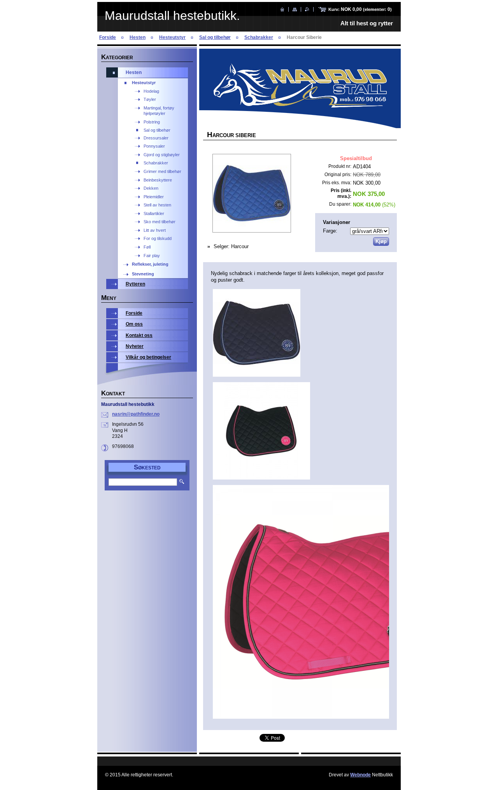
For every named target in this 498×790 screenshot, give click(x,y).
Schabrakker (258, 37)
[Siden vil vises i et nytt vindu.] (251, 194)
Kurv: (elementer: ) (360, 9)
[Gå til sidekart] (295, 9)
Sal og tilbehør (215, 37)
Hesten (138, 37)
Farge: (330, 231)
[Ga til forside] (282, 9)
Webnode (360, 774)
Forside (107, 37)
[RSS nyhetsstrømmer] (307, 9)
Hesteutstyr (172, 37)
